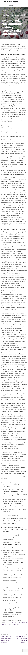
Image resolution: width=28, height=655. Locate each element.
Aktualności (15, 14)
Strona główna (6, 14)
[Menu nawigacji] (25, 3)
